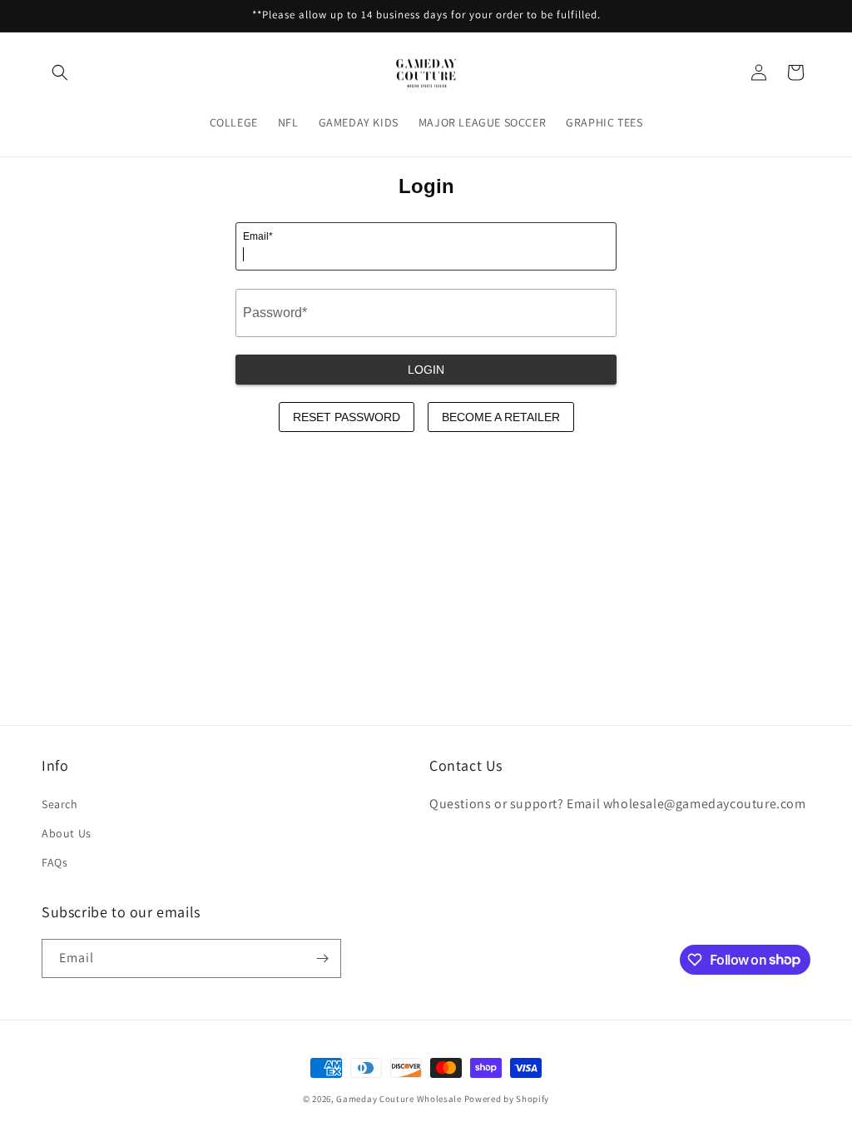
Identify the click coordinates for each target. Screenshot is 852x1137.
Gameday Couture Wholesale (399, 1099)
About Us (67, 833)
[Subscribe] (322, 958)
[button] (60, 72)
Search (60, 804)
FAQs (54, 862)
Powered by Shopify (507, 1099)
